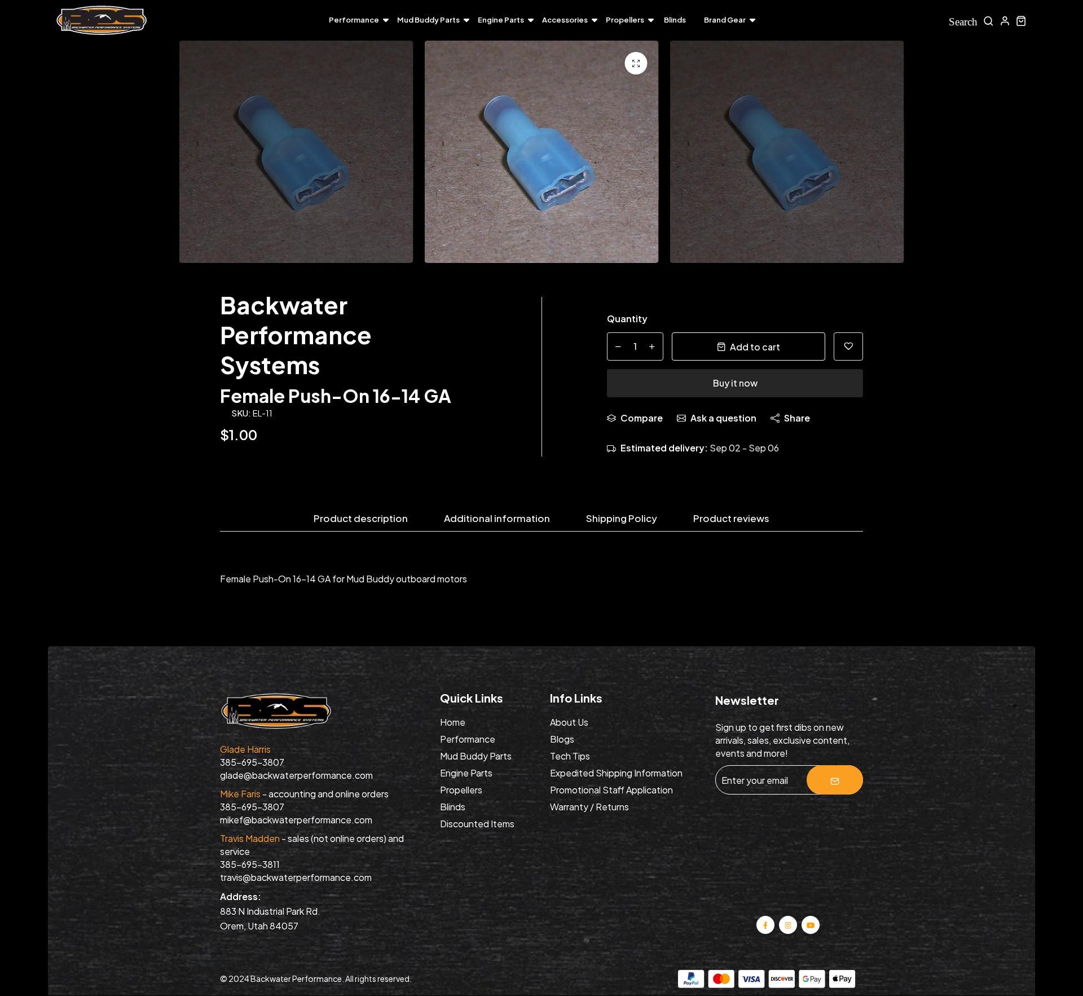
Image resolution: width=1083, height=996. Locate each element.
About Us (569, 722)
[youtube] (811, 924)
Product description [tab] (361, 518)
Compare (641, 418)
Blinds (675, 19)
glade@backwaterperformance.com (296, 775)
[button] (998, 154)
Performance (354, 19)
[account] (1005, 20)
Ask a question (723, 418)
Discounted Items (477, 824)
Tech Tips (570, 756)
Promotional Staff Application (611, 790)
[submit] (835, 780)
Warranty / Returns (589, 807)
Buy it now (735, 383)
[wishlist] (848, 346)
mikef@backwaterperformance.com (296, 820)
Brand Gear (725, 19)
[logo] (101, 20)
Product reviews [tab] (731, 518)
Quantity (627, 318)
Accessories (565, 19)
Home (452, 722)
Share (797, 418)
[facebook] (765, 924)
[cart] (1021, 20)
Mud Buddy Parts (428, 19)
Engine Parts (501, 19)
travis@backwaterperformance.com (296, 877)
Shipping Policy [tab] (621, 518)
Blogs (562, 739)
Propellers (625, 19)
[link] (636, 63)
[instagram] (788, 924)
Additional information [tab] (497, 518)
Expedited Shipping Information (616, 773)
